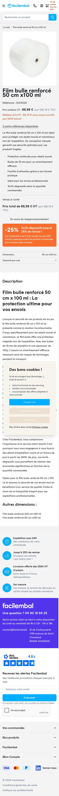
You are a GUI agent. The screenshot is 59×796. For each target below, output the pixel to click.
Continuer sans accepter (29, 411)
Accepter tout (29, 402)
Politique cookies (40, 427)
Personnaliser (29, 420)
